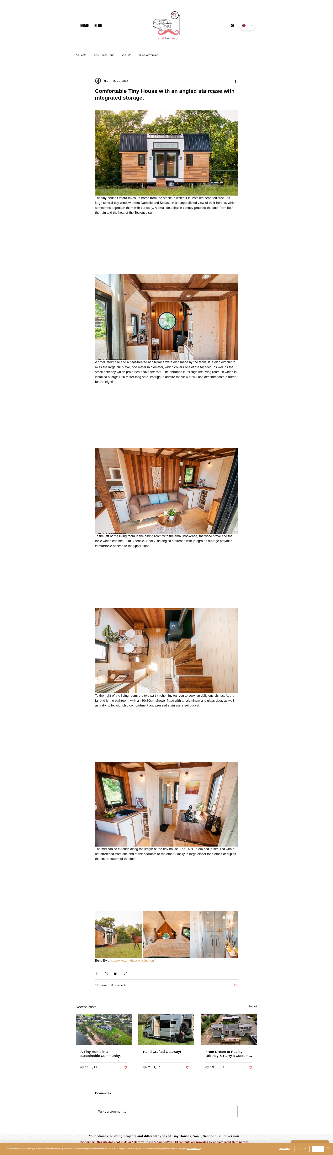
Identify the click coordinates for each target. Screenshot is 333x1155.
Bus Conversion (148, 54)
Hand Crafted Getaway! (162, 1062)
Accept (317, 1149)
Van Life (126, 54)
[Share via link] (125, 984)
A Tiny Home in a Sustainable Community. (100, 1064)
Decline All (302, 1149)
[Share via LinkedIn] (116, 984)
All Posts (81, 54)
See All (253, 1017)
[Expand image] (118, 945)
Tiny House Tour (104, 54)
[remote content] (166, 242)
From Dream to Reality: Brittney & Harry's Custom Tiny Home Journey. (227, 1065)
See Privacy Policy (194, 1148)
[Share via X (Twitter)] (106, 984)
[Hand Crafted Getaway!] (166, 1040)
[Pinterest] (232, 25)
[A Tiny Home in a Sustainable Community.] (104, 1040)
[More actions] (235, 81)
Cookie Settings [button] (285, 1148)
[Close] (328, 1149)
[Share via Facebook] (97, 984)
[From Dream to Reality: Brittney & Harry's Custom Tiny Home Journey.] (229, 1040)
